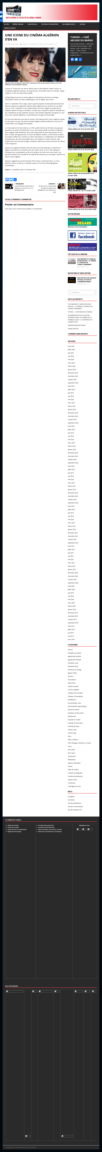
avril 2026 (71, 359)
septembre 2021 (73, 543)
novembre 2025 (73, 376)
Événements (72, 716)
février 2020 (72, 606)
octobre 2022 (72, 499)
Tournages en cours (74, 786)
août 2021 (71, 546)
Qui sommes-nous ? (68, 24)
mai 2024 (71, 436)
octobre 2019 (72, 619)
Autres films (72, 683)
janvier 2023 (72, 489)
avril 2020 (71, 599)
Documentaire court (74, 703)
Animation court (73, 663)
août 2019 (71, 626)
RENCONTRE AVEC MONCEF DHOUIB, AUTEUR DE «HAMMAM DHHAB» (86, 279)
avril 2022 (71, 519)
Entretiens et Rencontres (79, 273)
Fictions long (72, 733)
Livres (70, 746)
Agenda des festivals (74, 656)
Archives (70, 676)
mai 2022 (71, 516)
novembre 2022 (73, 496)
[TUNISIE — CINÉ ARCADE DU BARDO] (82, 72)
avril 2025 (71, 399)
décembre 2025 (73, 373)
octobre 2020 (72, 579)
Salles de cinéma (73, 770)
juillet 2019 (71, 629)
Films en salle (32, 24)
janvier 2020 (72, 609)
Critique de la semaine (77, 254)
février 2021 (72, 566)
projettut (24, 44)
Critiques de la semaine (75, 693)
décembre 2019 (73, 613)
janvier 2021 (72, 569)
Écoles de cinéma (73, 710)
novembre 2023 (73, 456)
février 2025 (72, 406)
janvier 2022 (72, 529)
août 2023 (71, 466)
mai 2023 (71, 476)
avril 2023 (71, 479)
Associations (72, 680)
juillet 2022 (71, 509)
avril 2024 (71, 439)
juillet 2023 (71, 469)
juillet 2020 (71, 589)
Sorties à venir (72, 780)
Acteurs (70, 650)
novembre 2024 (73, 416)
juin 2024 (71, 433)
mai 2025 (71, 396)
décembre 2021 (73, 533)
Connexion (71, 800)
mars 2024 (71, 443)
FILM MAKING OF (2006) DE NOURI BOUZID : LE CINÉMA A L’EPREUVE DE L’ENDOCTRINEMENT (86, 261)
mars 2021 (71, 563)
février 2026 (72, 366)
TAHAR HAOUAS (73, 329)
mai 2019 (71, 636)
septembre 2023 (73, 463)
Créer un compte (10, 28)
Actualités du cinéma (36, 44)
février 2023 (72, 486)
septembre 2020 (73, 583)
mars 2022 (71, 523)
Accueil (6, 24)
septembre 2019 (73, 623)
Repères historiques (74, 763)
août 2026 (71, 346)
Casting (82, 24)
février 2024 (72, 446)
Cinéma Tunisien (17, 24)
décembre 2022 (73, 493)
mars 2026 (71, 363)
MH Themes (32, 1147)
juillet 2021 (71, 549)
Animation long (73, 666)
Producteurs (72, 756)
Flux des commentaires (75, 806)
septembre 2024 (73, 423)
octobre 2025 (72, 379)
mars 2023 (71, 483)
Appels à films (72, 673)
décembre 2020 (73, 573)
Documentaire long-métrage (77, 706)
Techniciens (71, 783)
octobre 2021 (72, 539)
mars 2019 (71, 639)
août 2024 (71, 426)
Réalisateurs (72, 760)
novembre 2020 (73, 576)
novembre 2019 (73, 616)
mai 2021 (71, 556)
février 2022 (72, 526)
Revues (70, 766)
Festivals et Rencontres (49, 24)
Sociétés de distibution (75, 773)
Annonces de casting (74, 670)
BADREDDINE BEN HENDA (77, 325)
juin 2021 (71, 553)
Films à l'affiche (73, 740)
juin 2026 (71, 353)
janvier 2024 (72, 449)
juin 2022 (71, 513)
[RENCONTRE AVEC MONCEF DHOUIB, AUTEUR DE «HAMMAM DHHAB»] (72, 282)
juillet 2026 (71, 349)
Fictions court (72, 730)
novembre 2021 (73, 536)
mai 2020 (71, 596)
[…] (80, 55)
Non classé (71, 750)
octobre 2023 (72, 459)
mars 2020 (71, 603)
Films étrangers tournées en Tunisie (79, 743)
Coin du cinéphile (48, 44)
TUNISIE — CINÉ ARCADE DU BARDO (80, 312)
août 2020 (71, 586)
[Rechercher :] (82, 106)
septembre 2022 (73, 503)
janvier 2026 (72, 369)
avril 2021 (71, 559)
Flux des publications (74, 803)
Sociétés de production (75, 776)
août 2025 (71, 386)
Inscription (71, 796)
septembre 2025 (73, 383)
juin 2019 (71, 633)
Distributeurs (72, 700)
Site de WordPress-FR (75, 810)
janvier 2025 (72, 409)
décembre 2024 (73, 413)
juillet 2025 (71, 389)
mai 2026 (71, 356)
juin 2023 (71, 473)
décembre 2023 (73, 453)
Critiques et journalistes (75, 696)
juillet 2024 (71, 429)
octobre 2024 (72, 419)
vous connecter (18, 209)
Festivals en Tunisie (74, 720)
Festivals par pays (73, 726)
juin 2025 (71, 393)
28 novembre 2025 (13, 44)
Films (69, 736)
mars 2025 (71, 403)
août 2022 (71, 506)
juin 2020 (71, 593)
